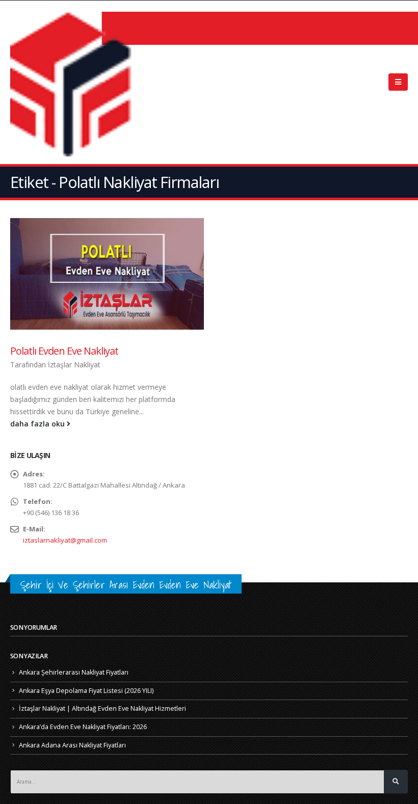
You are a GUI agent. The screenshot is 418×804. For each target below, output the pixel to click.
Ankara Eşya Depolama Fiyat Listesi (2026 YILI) (86, 690)
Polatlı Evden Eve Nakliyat (64, 351)
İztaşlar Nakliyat (74, 364)
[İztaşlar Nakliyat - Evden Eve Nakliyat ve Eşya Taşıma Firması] (74, 82)
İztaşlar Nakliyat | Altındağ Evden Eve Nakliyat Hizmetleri (102, 708)
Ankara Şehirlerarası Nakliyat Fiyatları (73, 672)
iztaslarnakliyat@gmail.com (65, 540)
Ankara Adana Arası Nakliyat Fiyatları (72, 745)
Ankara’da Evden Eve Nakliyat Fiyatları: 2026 (83, 726)
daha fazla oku (38, 423)
